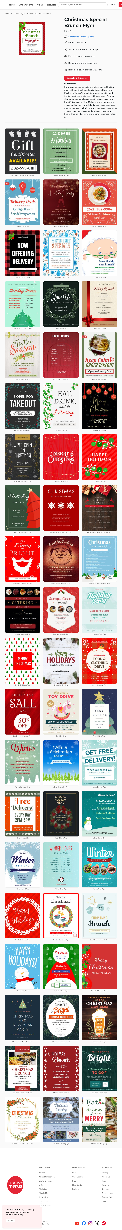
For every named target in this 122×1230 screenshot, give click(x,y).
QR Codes (43, 1197)
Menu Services (45, 1205)
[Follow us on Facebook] (83, 1224)
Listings (42, 1185)
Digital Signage (45, 1181)
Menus (7, 14)
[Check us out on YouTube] (76, 1224)
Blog (74, 1181)
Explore (75, 1189)
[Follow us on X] (96, 1224)
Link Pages (43, 1201)
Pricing (39, 5)
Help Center (77, 1185)
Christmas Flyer (19, 14)
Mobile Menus (45, 1193)
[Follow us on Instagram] (89, 1224)
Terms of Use (107, 1193)
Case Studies (77, 1177)
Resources (51, 5)
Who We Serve (26, 5)
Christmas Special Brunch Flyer (39, 14)
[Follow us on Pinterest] (103, 1224)
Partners (105, 1185)
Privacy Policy (108, 1197)
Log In (113, 5)
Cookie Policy (16, 1214)
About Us (106, 1177)
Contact (105, 1189)
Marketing (43, 1189)
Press (104, 1181)
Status (104, 1201)
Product (11, 5)
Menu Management (47, 1177)
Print (74, 1173)
